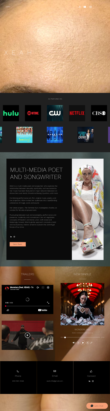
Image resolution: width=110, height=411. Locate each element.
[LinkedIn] (11, 236)
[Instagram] (90, 6)
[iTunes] (79, 6)
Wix (66, 409)
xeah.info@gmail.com (55, 381)
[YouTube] (84, 6)
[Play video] (27, 335)
